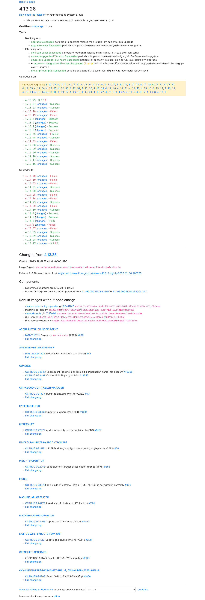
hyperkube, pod (29, 405)
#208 (89, 539)
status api (38, 26)
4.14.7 (29, 221)
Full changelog (33, 338)
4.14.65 (30, 183)
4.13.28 (30, 239)
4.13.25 (30, 100)
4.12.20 (30, 152)
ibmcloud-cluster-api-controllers (43, 442)
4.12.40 (110, 88)
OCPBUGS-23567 (35, 411)
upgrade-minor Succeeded (46, 45)
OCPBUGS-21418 (34, 448)
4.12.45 (30, 133)
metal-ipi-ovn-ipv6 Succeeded (48, 70)
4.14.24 (30, 198)
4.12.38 (87, 88)
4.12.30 (30, 145)
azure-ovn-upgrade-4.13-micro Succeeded (55, 59)
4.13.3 (109, 92)
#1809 (83, 411)
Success (55, 103)
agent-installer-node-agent (38, 329)
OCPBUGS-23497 (35, 375)
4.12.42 (134, 88)
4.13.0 (29, 130)
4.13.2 (29, 122)
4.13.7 (140, 92)
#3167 (98, 430)
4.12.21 (62, 84)
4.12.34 (39, 88)
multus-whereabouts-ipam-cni (39, 533)
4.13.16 (51, 92)
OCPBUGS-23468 (35, 521)
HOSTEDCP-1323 (35, 353)
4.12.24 (98, 84)
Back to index (27, 1)
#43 (87, 393)
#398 (86, 558)
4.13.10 (146, 88)
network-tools (33, 313)
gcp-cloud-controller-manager (41, 387)
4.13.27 (30, 243)
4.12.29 (30, 148)
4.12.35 (51, 88)
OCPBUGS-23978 (35, 484)
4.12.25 (110, 84)
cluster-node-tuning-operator (42, 306)
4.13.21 (87, 92)
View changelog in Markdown (36, 589)
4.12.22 (74, 84)
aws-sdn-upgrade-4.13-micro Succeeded (54, 56)
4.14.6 (29, 224)
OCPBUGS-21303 (35, 393)
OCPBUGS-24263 (35, 576)
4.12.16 (30, 163)
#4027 (85, 521)
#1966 (87, 576)
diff (144, 291)
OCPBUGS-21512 (34, 539)
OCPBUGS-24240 (35, 371)
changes (42, 103)
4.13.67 (30, 228)
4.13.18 (30, 111)
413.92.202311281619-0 (95, 291)
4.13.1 (29, 126)
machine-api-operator (34, 497)
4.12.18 (30, 156)
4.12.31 (157, 84)
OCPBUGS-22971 (35, 430)
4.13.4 (29, 118)
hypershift (26, 424)
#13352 (84, 375)
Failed (53, 111)
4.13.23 (30, 107)
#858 (107, 466)
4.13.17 (63, 92)
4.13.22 (98, 92)
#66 (116, 448)
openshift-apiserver (32, 552)
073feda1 (51, 313)
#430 (128, 484)
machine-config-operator (36, 515)
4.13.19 (75, 92)
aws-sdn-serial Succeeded (46, 52)
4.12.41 (122, 88)
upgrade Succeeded (42, 41)
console (25, 365)
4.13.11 (158, 88)
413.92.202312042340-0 (127, 291)
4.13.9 (161, 92)
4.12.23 (86, 84)
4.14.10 (30, 209)
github (57, 596)
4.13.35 (30, 232)
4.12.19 (50, 84)
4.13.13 (27, 92)
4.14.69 (30, 179)
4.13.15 (30, 115)
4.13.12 (170, 88)
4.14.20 (30, 206)
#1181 (92, 503)
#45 (88, 353)
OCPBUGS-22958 (35, 466)
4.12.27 (133, 84)
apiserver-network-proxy (36, 347)
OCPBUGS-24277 (35, 503)
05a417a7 (68, 306)
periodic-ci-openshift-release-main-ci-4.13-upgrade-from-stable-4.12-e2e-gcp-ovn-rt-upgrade (107, 65)
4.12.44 (30, 137)
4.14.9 (29, 213)
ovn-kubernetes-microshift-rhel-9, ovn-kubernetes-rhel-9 (59, 570)
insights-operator (31, 460)
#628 (81, 335)
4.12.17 (30, 160)
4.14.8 (29, 217)
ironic (23, 478)
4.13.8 (151, 92)
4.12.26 (122, 84)
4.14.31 (30, 187)
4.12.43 (30, 141)
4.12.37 (75, 88)
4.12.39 (98, 88)
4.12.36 (63, 88)
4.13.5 (120, 92)
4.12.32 (169, 84)
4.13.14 (39, 92)
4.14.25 (30, 194)
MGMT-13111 (32, 335)
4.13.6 (130, 92)
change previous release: (71, 589)
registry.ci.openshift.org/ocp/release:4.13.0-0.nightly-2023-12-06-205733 (100, 273)
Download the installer (32, 14)
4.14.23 (30, 202)
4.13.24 (30, 103)
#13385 (128, 371)
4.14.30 (30, 191)
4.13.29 (30, 236)
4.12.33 (27, 88)
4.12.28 (145, 84)
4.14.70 (30, 176)
